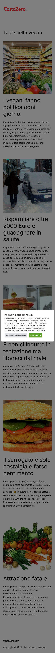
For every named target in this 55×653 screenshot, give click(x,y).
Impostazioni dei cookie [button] (16, 335)
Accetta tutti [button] (35, 335)
